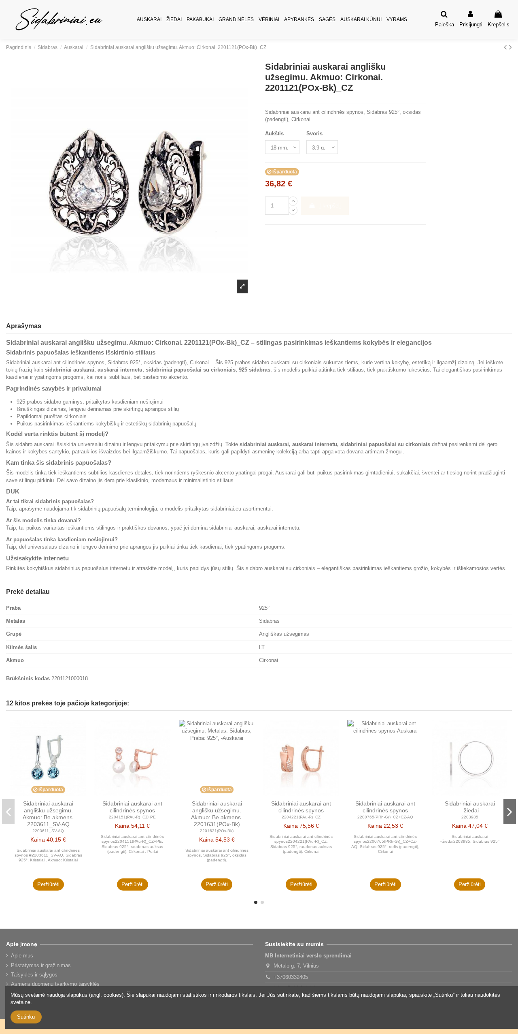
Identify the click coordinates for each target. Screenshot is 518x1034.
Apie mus (22, 956)
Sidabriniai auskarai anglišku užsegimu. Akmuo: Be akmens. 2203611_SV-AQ (48, 813)
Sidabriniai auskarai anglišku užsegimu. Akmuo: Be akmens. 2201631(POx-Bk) (216, 813)
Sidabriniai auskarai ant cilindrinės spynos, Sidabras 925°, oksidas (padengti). (216, 855)
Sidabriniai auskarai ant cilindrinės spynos (132, 807)
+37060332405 (291, 977)
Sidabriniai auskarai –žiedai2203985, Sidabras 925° (469, 839)
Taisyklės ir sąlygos (34, 975)
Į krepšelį (330, 206)
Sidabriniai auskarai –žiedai (470, 807)
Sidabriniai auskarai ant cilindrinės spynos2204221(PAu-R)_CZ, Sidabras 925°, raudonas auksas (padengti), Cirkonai (301, 844)
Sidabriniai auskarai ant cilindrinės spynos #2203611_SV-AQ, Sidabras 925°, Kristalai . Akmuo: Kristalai (48, 855)
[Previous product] (506, 47)
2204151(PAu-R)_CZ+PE (132, 817)
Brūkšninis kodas (28, 678)
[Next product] (510, 47)
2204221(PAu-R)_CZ (301, 817)
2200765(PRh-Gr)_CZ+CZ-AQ (385, 817)
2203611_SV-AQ (48, 831)
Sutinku (26, 1017)
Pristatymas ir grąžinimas (41, 965)
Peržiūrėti (48, 884)
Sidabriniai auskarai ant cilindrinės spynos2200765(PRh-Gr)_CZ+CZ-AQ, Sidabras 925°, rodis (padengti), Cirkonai (385, 844)
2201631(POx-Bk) (217, 831)
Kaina (37, 839)
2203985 (469, 817)
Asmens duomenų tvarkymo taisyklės (55, 984)
